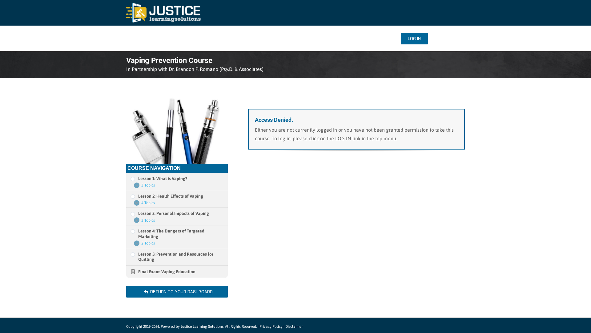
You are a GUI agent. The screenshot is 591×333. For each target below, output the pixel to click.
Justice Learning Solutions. (202, 326)
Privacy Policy (271, 326)
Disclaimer (294, 326)
